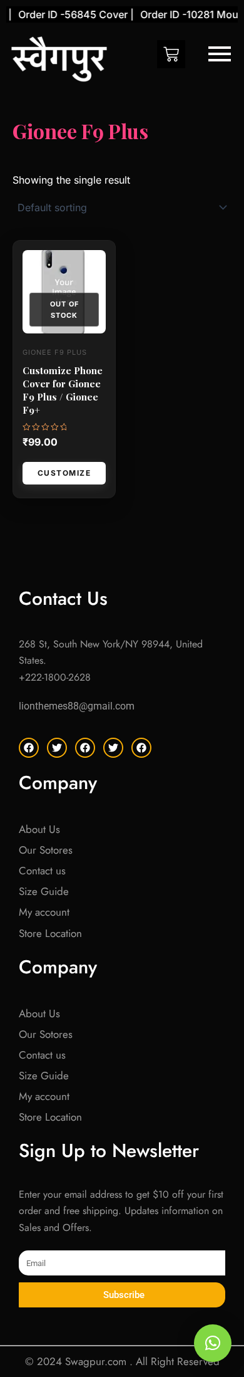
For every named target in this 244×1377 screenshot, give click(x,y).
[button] (212, 1343)
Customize (64, 473)
